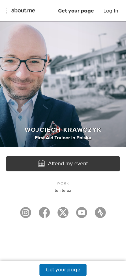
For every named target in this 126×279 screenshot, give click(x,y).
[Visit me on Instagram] (25, 215)
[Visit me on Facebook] (44, 215)
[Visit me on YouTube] (81, 215)
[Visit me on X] (63, 215)
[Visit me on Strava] (100, 215)
